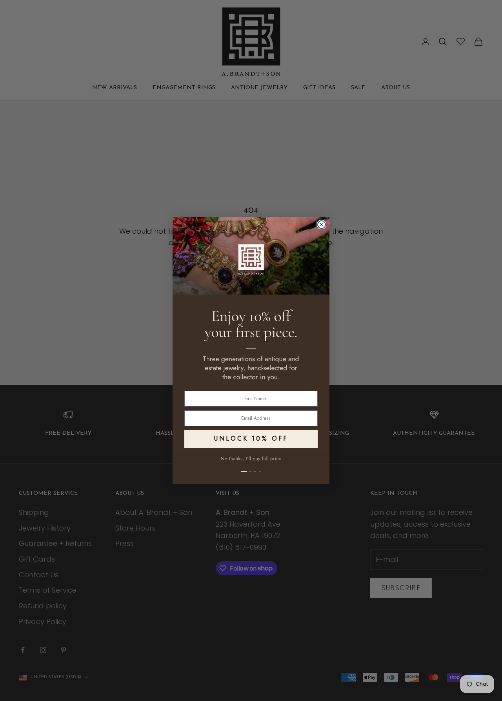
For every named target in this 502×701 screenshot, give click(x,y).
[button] (251, 467)
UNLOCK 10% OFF (251, 438)
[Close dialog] (322, 225)
